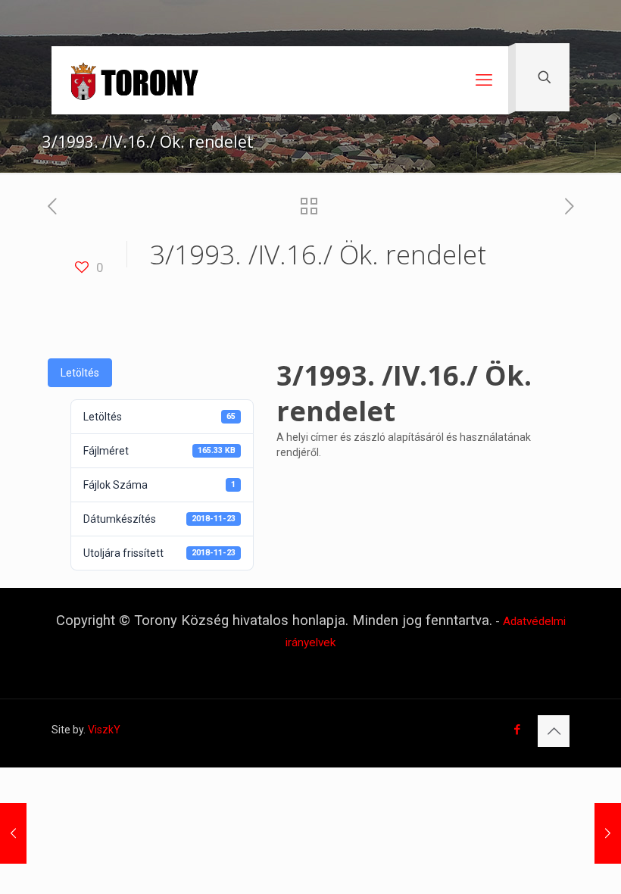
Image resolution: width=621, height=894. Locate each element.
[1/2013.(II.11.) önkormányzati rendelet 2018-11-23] (13, 833)
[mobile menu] (484, 80)
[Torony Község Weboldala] (134, 80)
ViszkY (104, 730)
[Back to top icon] (554, 731)
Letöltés (80, 373)
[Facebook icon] (517, 729)
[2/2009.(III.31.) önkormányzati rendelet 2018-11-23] (607, 833)
